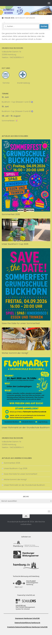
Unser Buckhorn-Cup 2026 (15, 244)
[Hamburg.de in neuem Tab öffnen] (26, 565)
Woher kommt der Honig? (15, 353)
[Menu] (49, 3)
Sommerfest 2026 (11, 214)
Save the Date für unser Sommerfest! (21, 323)
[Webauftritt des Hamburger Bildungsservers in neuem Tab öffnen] (26, 554)
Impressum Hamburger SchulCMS (27, 618)
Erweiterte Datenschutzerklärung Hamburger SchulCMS (27, 627)
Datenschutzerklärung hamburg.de (27, 623)
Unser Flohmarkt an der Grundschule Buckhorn (26, 427)
